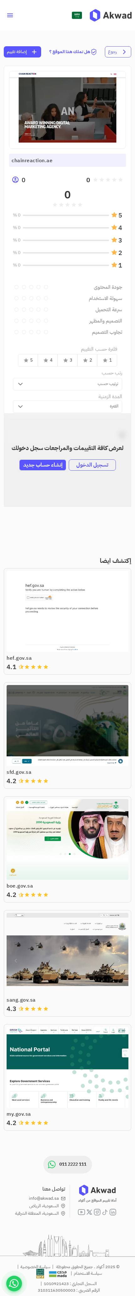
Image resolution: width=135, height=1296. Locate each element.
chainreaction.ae (32, 160)
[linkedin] (113, 1212)
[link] (110, 15)
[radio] (120, 180)
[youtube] (81, 1212)
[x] (89, 1212)
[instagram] (97, 1212)
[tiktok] (105, 1212)
